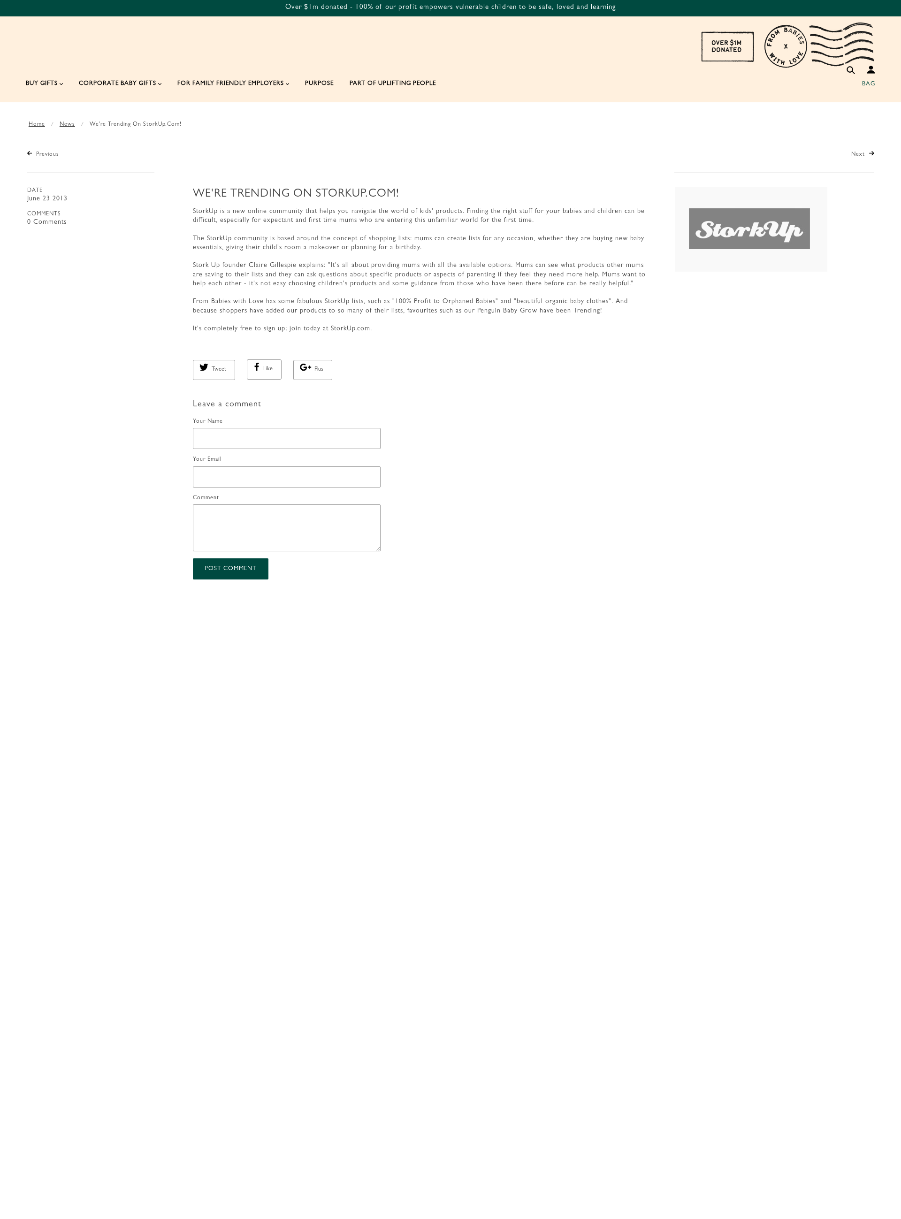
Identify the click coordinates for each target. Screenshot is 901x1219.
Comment (206, 498)
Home (37, 125)
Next (859, 155)
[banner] (787, 44)
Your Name (208, 422)
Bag (868, 84)
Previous (46, 155)
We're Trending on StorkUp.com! (296, 194)
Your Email (207, 460)
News (67, 125)
